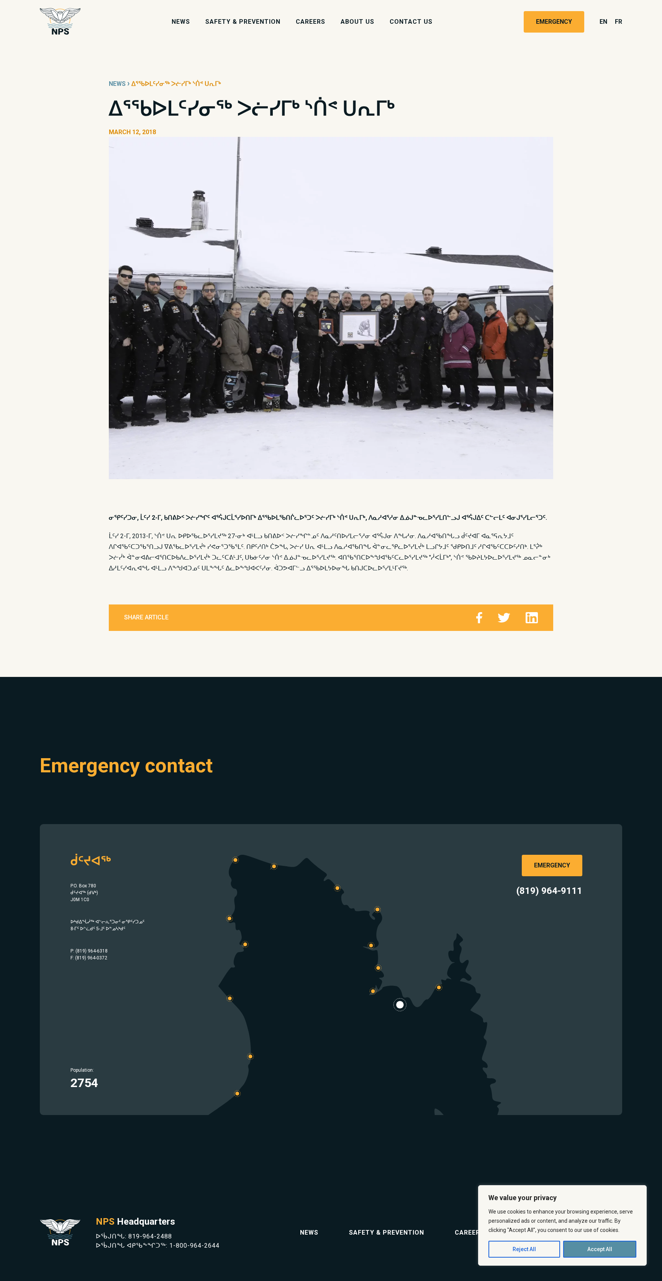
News (181, 21)
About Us (357, 21)
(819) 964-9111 (549, 890)
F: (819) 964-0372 (88, 958)
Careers (310, 21)
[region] (562, 1225)
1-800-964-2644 (194, 1245)
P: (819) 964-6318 (89, 951)
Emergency (554, 21)
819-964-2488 (150, 1236)
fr (618, 21)
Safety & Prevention (242, 21)
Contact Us (411, 21)
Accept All (599, 1249)
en (603, 21)
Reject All (524, 1249)
